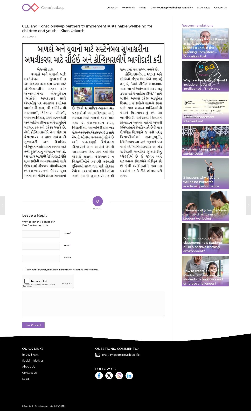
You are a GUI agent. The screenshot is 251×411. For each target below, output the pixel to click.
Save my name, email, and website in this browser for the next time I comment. (63, 269)
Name (67, 233)
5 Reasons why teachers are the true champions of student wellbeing (204, 214)
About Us (28, 366)
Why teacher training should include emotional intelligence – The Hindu (205, 84)
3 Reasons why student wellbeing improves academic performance (201, 182)
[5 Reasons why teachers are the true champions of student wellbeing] (205, 206)
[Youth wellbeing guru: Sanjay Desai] (205, 141)
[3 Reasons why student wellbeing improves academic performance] (205, 173)
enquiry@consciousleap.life (121, 354)
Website (67, 257)
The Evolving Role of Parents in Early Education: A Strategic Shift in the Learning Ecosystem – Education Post (205, 47)
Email (67, 245)
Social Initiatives (32, 360)
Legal (26, 378)
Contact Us (29, 372)
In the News (30, 354)
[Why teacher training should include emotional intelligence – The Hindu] (205, 76)
